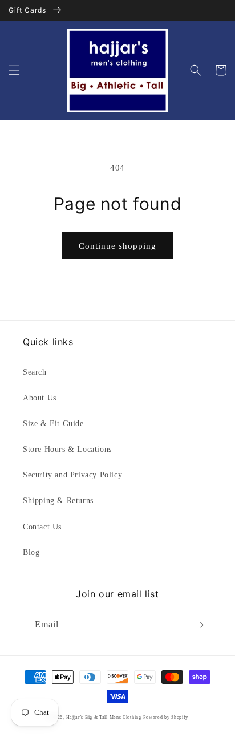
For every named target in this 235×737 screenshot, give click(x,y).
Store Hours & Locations (67, 449)
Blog (31, 552)
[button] (14, 70)
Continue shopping (117, 245)
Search (35, 372)
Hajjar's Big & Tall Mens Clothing (103, 717)
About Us (39, 398)
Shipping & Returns (58, 500)
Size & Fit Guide (53, 423)
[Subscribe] (199, 625)
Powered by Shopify (165, 717)
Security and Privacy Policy (72, 475)
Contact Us (42, 527)
